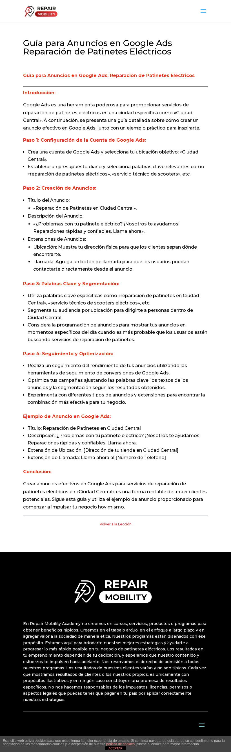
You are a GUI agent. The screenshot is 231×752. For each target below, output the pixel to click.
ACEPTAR (115, 748)
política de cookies (120, 744)
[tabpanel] (115, 291)
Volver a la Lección (116, 524)
